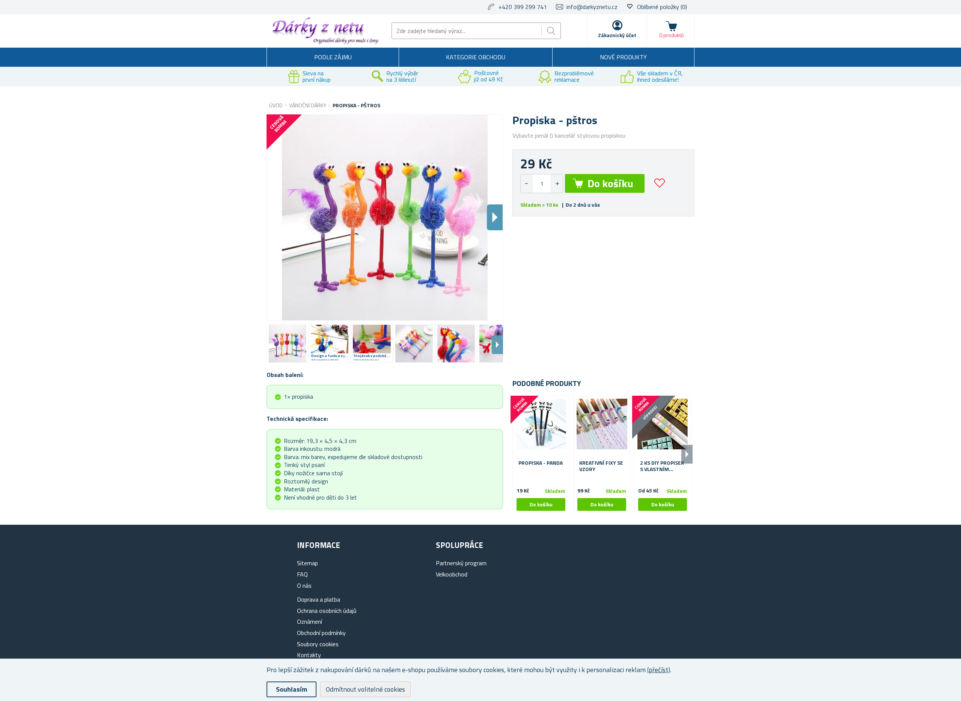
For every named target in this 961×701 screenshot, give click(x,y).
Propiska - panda (540, 463)
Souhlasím (291, 689)
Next (497, 344)
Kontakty (309, 654)
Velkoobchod (451, 574)
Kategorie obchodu (475, 57)
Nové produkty (623, 57)
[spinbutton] (542, 183)
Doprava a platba (318, 599)
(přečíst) (658, 670)
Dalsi (495, 217)
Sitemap (307, 562)
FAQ (302, 574)
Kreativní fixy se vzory (601, 466)
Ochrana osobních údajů (327, 610)
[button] (557, 183)
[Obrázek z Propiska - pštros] (288, 343)
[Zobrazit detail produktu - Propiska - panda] (541, 424)
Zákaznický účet (617, 35)
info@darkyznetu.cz (592, 6)
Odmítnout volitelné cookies (365, 689)
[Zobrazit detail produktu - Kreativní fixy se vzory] (602, 424)
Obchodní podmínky (321, 632)
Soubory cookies (318, 643)
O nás (304, 585)
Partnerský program (461, 562)
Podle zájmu (333, 57)
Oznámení (309, 621)
